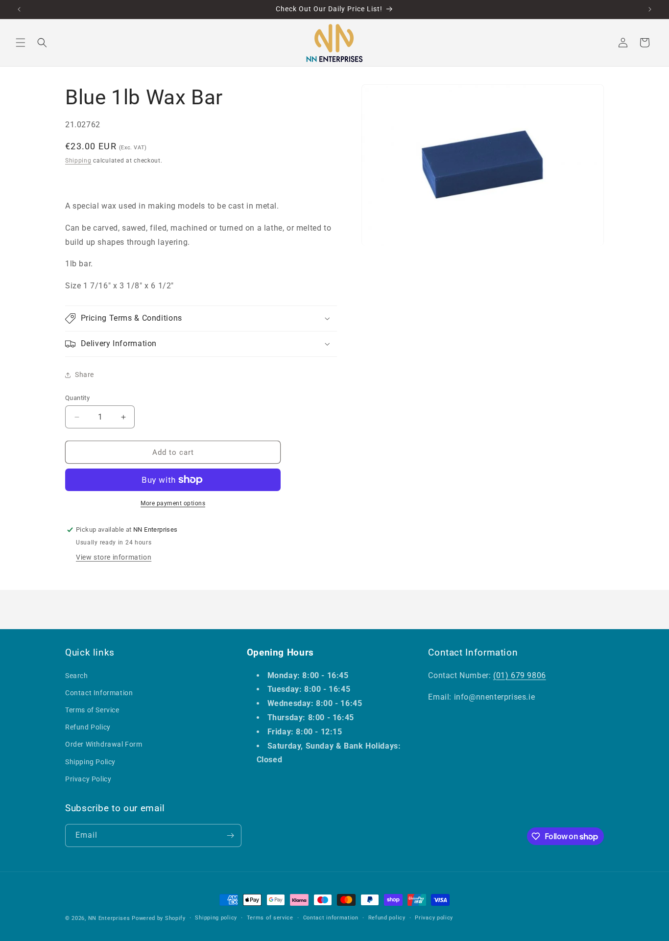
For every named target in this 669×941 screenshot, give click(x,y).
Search (76, 676)
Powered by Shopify (159, 918)
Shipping (78, 160)
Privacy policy (434, 918)
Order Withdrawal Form (104, 744)
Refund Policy (88, 727)
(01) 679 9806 (519, 675)
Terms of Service (92, 710)
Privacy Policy (88, 779)
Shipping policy (216, 918)
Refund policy (387, 918)
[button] (20, 42)
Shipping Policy (90, 762)
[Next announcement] (650, 9)
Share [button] (84, 374)
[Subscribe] (230, 835)
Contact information (330, 918)
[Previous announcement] (19, 9)
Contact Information (99, 693)
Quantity (77, 397)
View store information (113, 557)
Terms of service (270, 918)
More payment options (173, 503)
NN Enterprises (109, 918)
